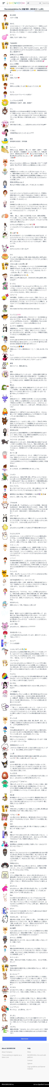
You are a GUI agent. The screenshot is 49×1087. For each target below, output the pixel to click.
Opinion (29, 1063)
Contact (29, 1060)
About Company (7, 1052)
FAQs (29, 1052)
